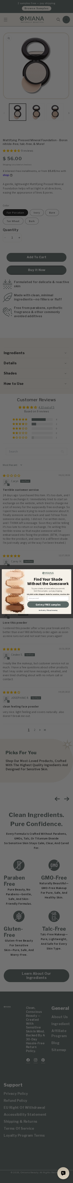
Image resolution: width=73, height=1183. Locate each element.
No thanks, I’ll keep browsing (48, 610)
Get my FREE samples (48, 604)
